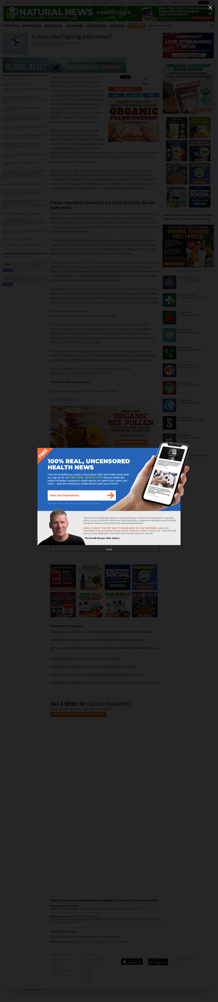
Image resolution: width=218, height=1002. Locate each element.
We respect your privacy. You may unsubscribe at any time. (74, 503)
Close (109, 549)
